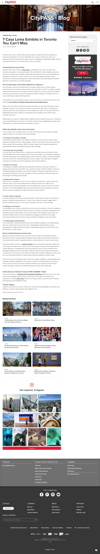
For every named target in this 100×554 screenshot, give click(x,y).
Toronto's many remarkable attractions (30, 274)
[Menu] (2, 2)
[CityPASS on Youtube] (58, 494)
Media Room (55, 507)
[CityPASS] (10, 2)
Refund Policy (34, 528)
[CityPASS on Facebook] (41, 494)
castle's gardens (27, 244)
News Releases (56, 510)
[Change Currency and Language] (92, 2)
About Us (29, 507)
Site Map (69, 528)
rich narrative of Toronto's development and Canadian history (28, 102)
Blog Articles (30, 510)
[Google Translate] (50, 549)
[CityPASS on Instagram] (53, 494)
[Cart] (97, 2)
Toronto (14, 35)
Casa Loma (25, 70)
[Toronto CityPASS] (82, 60)
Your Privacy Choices (84, 528)
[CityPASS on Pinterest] (47, 494)
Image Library (56, 512)
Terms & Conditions (57, 528)
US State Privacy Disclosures (18, 528)
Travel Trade (79, 507)
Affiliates (79, 510)
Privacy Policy (45, 528)
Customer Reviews (32, 512)
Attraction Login (80, 512)
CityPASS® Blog (7, 35)
